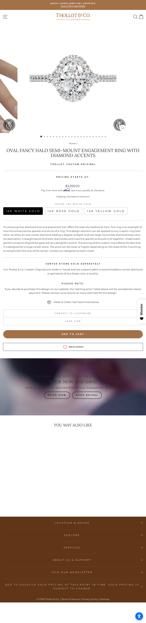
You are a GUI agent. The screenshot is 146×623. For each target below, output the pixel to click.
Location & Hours (72, 522)
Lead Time (73, 321)
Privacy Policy (90, 599)
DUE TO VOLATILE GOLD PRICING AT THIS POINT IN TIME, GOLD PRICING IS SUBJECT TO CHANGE (72, 586)
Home (72, 143)
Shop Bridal (87, 395)
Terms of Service (70, 599)
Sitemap (105, 599)
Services (72, 547)
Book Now (57, 395)
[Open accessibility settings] (139, 616)
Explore (72, 535)
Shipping (61, 196)
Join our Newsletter (72, 572)
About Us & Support (72, 559)
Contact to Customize (73, 313)
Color (73, 204)
